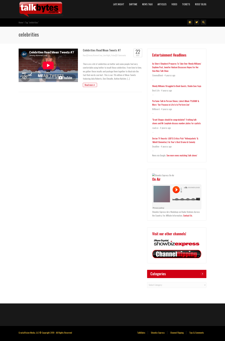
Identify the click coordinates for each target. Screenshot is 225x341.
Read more (89, 84)
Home (21, 22)
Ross (84, 55)
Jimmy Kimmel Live (95, 55)
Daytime (133, 4)
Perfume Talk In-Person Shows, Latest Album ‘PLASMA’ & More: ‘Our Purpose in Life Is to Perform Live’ (175, 102)
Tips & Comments (196, 332)
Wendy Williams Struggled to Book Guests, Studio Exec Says (176, 86)
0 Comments (121, 55)
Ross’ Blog (200, 4)
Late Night (118, 4)
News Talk (147, 4)
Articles (162, 4)
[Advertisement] (112, 314)
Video (174, 4)
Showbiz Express (158, 332)
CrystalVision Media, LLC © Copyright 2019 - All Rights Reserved (45, 332)
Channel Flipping (177, 332)
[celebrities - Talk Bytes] (41, 8)
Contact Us (187, 215)
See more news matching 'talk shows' (182, 155)
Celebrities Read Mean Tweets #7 (102, 50)
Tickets (186, 4)
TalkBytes (141, 332)
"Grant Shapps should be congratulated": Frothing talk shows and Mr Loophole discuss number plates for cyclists (176, 121)
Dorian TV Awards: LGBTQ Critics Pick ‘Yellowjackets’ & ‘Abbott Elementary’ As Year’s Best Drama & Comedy (175, 140)
